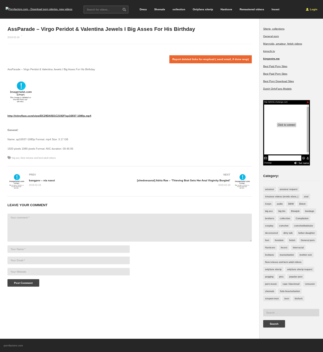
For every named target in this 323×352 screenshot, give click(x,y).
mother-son (305, 255)
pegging (269, 276)
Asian (268, 204)
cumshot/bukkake (303, 225)
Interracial (298, 247)
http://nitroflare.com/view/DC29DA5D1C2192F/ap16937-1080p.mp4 (49, 115)
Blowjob (295, 211)
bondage (309, 211)
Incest (275, 9)
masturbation (287, 255)
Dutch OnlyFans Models (277, 88)
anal (306, 196)
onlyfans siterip (273, 269)
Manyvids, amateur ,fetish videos (282, 43)
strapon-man (272, 298)
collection (179, 9)
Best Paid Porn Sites (275, 66)
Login (313, 9)
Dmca (143, 9)
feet (267, 240)
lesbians (269, 255)
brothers (269, 218)
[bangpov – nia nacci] (66, 181)
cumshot (283, 225)
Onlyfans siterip (203, 9)
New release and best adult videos (38, 158)
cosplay (269, 225)
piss (281, 276)
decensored (271, 233)
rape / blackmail (291, 284)
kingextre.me (271, 58)
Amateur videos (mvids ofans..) (281, 196)
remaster (310, 284)
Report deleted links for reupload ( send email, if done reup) (210, 59)
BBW (291, 204)
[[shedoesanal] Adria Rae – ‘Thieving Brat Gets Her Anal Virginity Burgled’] (192, 181)
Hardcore (226, 9)
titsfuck (299, 298)
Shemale (159, 9)
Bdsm (302, 204)
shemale (269, 291)
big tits (281, 211)
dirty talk (288, 233)
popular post (295, 276)
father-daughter (306, 233)
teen (286, 298)
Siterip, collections (273, 28)
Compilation (302, 218)
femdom (279, 240)
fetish (292, 240)
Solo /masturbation (290, 291)
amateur (269, 189)
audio (280, 204)
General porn (271, 36)
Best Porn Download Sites (278, 81)
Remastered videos (252, 9)
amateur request (288, 189)
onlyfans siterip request (299, 269)
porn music (271, 284)
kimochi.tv (269, 51)
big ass (15, 158)
